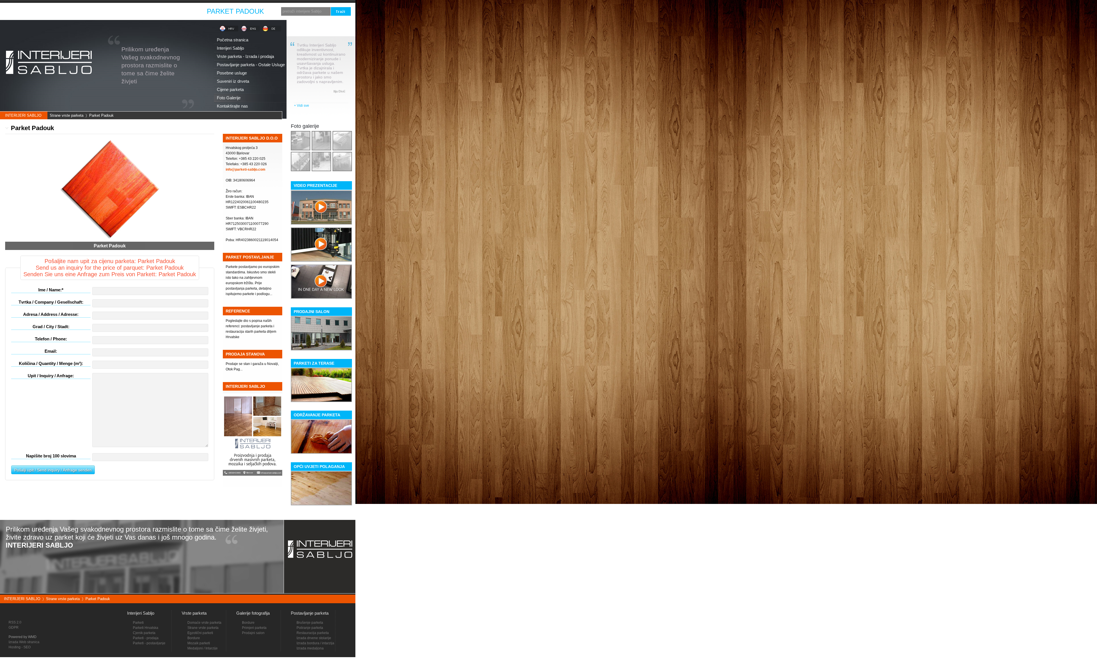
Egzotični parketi (200, 633)
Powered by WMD (23, 637)
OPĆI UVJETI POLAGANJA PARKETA (319, 467)
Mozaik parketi (198, 643)
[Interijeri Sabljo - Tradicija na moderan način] (48, 84)
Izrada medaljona (310, 648)
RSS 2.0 (15, 622)
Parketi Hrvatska (145, 628)
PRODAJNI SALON (311, 311)
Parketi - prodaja (146, 638)
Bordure (248, 623)
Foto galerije (305, 126)
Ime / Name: (50, 289)
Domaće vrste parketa (204, 623)
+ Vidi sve (301, 106)
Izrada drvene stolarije (314, 638)
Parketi (138, 623)
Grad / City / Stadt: (51, 326)
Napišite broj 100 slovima (51, 455)
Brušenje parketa (310, 623)
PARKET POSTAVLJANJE (250, 257)
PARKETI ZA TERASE (314, 363)
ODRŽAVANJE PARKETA (317, 415)
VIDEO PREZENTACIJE (315, 185)
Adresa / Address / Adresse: (51, 314)
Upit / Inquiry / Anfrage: (51, 375)
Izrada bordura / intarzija (315, 643)
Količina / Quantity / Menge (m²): (51, 363)
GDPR (14, 627)
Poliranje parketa (310, 628)
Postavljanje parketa (310, 613)
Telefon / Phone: (51, 338)
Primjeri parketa (254, 628)
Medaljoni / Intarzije (202, 648)
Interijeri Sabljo (140, 613)
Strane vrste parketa (66, 115)
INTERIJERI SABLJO (23, 115)
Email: (51, 351)
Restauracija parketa (313, 633)
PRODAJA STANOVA (245, 354)
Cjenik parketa (144, 633)
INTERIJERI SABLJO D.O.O (252, 138)
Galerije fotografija (253, 613)
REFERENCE (238, 311)
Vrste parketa (194, 613)
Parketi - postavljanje (149, 643)
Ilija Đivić (339, 91)
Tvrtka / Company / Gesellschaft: (51, 302)
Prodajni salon (253, 633)
